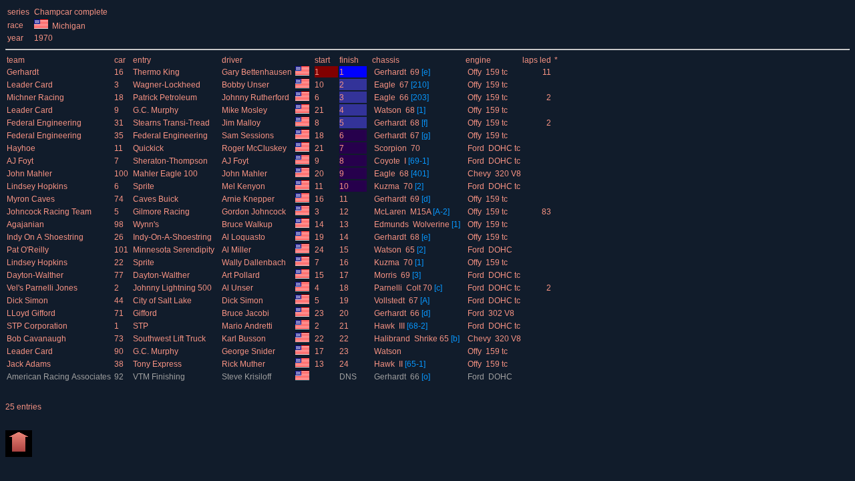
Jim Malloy (242, 123)
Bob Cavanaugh (37, 338)
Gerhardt (24, 72)
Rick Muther (244, 364)
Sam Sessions (249, 135)
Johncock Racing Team (50, 211)
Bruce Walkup (248, 224)
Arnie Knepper (249, 199)
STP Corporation (38, 326)
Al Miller (237, 250)
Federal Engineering (45, 123)
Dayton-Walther (36, 275)
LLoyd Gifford (32, 313)
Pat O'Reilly (29, 250)
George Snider (249, 351)
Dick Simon (28, 300)
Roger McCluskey (255, 148)
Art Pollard (242, 275)
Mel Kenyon (244, 186)
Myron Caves (32, 199)
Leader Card (31, 85)
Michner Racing (36, 97)
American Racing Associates (60, 376)
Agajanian (26, 224)
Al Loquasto (244, 237)
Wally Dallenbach (255, 262)
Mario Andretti (248, 326)
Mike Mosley (245, 110)
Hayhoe (22, 148)
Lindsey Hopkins (38, 186)
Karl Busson (245, 338)
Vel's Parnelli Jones (43, 288)
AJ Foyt (21, 161)
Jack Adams (30, 364)
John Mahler (30, 173)
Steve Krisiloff (247, 376)
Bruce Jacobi (246, 313)
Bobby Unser (246, 85)
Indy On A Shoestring (46, 237)
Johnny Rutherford (256, 97)
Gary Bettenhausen (258, 72)
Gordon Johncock (255, 211)
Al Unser (238, 288)
